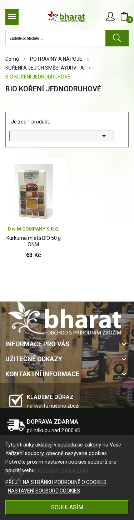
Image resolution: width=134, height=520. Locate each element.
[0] (124, 16)
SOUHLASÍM (67, 507)
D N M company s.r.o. (33, 229)
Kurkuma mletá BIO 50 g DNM (33, 241)
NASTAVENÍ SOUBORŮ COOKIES (44, 491)
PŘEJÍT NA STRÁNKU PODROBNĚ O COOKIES (55, 482)
